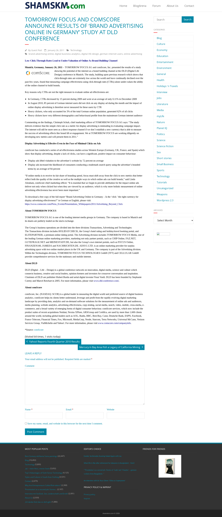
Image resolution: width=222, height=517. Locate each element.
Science (161, 140)
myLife (160, 116)
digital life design (90, 53)
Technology (76, 50)
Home (123, 6)
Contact (189, 6)
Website (110, 409)
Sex (159, 152)
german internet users (111, 53)
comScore (38, 329)
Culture (161, 44)
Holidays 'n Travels (167, 86)
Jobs (159, 98)
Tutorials (162, 182)
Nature (161, 122)
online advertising (133, 53)
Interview (162, 92)
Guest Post (36, 50)
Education (162, 56)
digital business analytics (67, 53)
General (161, 74)
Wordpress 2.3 (165, 200)
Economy (162, 50)
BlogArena (139, 6)
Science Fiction (165, 146)
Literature (162, 104)
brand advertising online (41, 53)
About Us (172, 6)
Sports (160, 170)
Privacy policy (89, 494)
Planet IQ (162, 128)
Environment (164, 68)
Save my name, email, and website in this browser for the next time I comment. (65, 423)
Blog (159, 38)
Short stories (164, 158)
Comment (29, 366)
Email (69, 409)
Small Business (165, 164)
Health (160, 80)
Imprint (87, 498)
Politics (161, 134)
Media (160, 110)
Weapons (162, 194)
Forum (156, 6)
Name (28, 409)
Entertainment (165, 62)
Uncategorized (165, 188)
